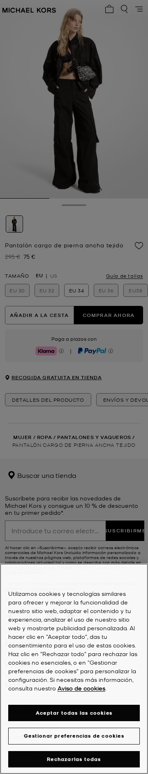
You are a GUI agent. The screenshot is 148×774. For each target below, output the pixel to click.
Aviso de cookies (81, 688)
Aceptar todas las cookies (74, 712)
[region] (74, 669)
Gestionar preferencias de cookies (74, 735)
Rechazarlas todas (74, 759)
